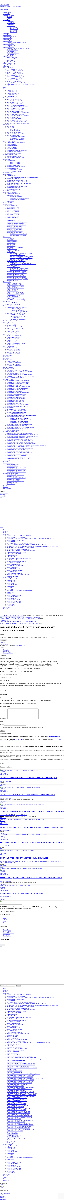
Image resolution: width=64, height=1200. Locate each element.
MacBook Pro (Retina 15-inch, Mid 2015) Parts (19, 437)
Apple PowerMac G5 (9, 65)
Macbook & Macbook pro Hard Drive (17, 186)
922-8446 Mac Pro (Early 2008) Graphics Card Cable (22, 893)
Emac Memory (10, 238)
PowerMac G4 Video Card (14, 364)
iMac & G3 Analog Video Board (15, 157)
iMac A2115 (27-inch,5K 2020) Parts (16, 121)
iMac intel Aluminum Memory (15, 247)
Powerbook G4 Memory (13, 267)
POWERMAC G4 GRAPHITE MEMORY (18, 1123)
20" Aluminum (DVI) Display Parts (16, 72)
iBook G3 (9, 17)
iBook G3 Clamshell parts (13, 93)
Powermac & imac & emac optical (16, 313)
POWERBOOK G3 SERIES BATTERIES (18, 1108)
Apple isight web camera (9, 36)
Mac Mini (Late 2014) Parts (14, 283)
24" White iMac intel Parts (17, 139)
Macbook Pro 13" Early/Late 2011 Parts (20, 419)
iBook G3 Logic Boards (13, 207)
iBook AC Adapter (12, 144)
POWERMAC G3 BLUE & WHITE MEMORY (20, 1117)
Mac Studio (6, 358)
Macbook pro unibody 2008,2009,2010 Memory (23, 264)
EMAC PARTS (11, 556)
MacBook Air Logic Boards (14, 219)
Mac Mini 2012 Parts (12, 289)
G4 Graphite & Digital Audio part (15, 475)
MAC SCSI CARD (12, 1069)
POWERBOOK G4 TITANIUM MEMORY (19, 1114)
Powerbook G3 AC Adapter (14, 151)
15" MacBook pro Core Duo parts (16, 409)
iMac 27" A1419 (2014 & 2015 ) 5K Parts (18, 115)
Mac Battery (6, 159)
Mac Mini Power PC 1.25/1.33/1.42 (16, 298)
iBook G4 (9, 18)
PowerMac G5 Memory (13, 280)
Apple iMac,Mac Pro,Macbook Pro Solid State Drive (24, 177)
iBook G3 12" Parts (12, 90)
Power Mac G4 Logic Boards (14, 228)
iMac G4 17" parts (15, 130)
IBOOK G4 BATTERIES (13, 568)
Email (2, 724)
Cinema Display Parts (9, 68)
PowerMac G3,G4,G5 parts (10, 473)
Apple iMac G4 (11, 23)
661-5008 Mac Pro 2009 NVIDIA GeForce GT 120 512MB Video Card (27, 795)
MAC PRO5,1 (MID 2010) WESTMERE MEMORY (21, 1065)
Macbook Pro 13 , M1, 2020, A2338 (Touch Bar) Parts (21, 443)
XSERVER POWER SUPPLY (15, 1135)
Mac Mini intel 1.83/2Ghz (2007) (15, 294)
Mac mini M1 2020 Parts (13, 295)
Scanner (5, 487)
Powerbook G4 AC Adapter (14, 153)
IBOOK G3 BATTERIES (13, 564)
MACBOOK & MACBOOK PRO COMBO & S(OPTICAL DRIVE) (25, 1078)
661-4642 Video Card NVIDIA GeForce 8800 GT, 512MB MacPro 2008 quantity (23, 637)
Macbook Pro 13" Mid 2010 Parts (19, 422)
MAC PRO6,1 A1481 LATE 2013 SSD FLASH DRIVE (22, 1068)
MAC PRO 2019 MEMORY (14, 1062)
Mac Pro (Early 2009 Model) (14, 335)
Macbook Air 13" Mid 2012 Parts (15, 401)
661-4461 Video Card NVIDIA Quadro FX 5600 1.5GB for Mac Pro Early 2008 (32, 827)
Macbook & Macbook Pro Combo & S (17, 307)
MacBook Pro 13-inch (12, 50)
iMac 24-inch (13, 30)
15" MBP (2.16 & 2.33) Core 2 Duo (16, 410)
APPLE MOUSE (11, 541)
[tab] (33, 650)
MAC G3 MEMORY (12, 576)
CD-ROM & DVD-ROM (17, 310)
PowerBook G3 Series (16, 169)
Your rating (3, 706)
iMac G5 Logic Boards (13, 213)
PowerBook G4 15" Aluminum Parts (16, 469)
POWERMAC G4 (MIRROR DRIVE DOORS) (19, 1120)
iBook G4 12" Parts (12, 94)
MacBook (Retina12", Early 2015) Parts (17, 370)
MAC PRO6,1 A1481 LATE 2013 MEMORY (19, 1066)
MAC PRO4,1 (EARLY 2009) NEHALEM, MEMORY (22, 1063)
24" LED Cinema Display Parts (15, 79)
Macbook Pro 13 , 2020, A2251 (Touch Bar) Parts (20, 440)
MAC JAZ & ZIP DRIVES (14, 1051)
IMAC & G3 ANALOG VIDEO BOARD (18, 574)
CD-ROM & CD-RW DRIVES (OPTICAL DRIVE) (21, 543)
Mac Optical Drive (8, 306)
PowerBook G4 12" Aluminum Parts (16, 467)
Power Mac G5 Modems (13, 304)
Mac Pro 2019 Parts (12, 340)
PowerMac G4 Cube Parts (13, 479)
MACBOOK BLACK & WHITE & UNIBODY (20, 590)
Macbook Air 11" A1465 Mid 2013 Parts (17, 383)
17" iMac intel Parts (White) (17, 136)
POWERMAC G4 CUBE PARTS (16, 1122)
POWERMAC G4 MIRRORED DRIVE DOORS (20, 1125)
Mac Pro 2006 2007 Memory (17, 255)
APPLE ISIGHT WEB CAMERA (16, 540)
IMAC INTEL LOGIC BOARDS (16, 1041)
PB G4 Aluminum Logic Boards (18, 234)
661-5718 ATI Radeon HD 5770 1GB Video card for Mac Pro (25, 858)
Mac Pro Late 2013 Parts (13, 344)
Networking (6, 460)
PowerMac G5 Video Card (14, 365)
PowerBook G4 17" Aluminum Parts (16, 472)
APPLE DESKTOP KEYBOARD (16, 537)
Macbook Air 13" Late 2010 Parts (15, 397)
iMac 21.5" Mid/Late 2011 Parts (15, 108)
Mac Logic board (7, 204)
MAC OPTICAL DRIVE (13, 1054)
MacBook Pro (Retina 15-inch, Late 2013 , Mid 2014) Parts (22, 434)
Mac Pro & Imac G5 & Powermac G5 (17, 181)
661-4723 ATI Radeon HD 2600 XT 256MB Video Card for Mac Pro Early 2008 (32, 812)
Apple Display (7, 12)
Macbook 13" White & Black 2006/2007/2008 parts (20, 376)
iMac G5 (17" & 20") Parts (14, 132)
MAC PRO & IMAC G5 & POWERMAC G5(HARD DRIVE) (24, 1059)
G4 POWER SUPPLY (13, 559)
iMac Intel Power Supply (13, 329)
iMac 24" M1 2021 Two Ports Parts (16, 111)
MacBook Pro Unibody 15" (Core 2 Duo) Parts (19, 424)
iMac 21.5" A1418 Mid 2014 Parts (16, 105)
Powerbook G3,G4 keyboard (17, 199)
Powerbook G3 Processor (13, 350)
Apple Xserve (7, 66)
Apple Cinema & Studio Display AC (16, 142)
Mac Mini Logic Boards (13, 216)
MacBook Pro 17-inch (12, 54)
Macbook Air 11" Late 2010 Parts (15, 385)
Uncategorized (7, 488)
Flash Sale (6, 87)
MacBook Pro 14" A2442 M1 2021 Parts (17, 449)
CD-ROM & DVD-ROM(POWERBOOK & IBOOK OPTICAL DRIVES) (27, 544)
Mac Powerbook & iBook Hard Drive (17, 180)
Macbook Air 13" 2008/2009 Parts (16, 389)
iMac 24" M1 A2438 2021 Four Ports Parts (18, 112)
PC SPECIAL (10, 604)
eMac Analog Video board (14, 156)
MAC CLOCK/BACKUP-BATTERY (17, 1048)
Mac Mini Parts (7, 282)
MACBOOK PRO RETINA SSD (16, 1090)
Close (1, 1184)
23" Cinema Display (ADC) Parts (15, 78)
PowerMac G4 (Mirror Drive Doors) (16, 478)
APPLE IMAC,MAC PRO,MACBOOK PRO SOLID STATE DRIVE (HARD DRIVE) (30, 538)
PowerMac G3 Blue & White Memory (17, 273)
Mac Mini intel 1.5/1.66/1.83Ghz (15, 292)
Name (2, 721)
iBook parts (6, 88)
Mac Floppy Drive (8, 172)
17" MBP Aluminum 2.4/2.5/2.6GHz (16, 413)
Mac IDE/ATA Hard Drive (14, 178)
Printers (9, 593)
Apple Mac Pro (7, 39)
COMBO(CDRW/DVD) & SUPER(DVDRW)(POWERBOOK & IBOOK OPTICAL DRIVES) (32, 546)
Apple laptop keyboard (13, 195)
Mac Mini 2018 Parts (12, 291)
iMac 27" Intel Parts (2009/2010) (15, 114)
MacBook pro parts (8, 407)
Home (2, 616)
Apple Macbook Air (8, 44)
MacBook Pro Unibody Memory (15, 262)
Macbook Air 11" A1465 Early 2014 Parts (18, 380)
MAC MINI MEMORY (13, 1053)
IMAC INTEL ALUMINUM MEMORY (17, 1039)
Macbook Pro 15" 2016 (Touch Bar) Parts (18, 451)
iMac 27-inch (13, 32)
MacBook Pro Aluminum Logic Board (17, 222)
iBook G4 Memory (12, 241)
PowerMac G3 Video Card (14, 362)
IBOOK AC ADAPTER (13, 562)
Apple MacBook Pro (8, 47)
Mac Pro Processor (12, 347)
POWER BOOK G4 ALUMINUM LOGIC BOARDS (21, 1095)
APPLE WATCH (11, 598)
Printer (5, 485)
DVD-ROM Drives (15, 318)
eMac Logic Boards (12, 205)
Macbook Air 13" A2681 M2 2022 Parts (17, 388)
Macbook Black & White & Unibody (16, 42)
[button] (3, 784)
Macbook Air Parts (8, 379)
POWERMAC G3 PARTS (14, 1119)
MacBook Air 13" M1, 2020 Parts (16, 398)
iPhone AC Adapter (12, 147)
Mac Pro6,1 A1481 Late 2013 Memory (20, 259)
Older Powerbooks (12, 57)
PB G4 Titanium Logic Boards (18, 235)
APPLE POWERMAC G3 (14, 599)
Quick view (3, 773)
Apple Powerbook (8, 56)
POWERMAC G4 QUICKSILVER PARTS (18, 1128)
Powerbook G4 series (15, 171)
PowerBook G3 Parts (12, 466)
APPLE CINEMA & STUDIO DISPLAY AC (19, 535)
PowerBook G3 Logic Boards (14, 231)
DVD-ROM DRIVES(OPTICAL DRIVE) (18, 549)
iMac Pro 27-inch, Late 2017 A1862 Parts (18, 123)
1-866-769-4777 (4, 5)
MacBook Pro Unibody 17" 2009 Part (17, 425)
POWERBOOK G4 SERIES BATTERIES (18, 1113)
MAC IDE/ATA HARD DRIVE (15, 1050)
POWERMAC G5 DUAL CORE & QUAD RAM (20, 1129)
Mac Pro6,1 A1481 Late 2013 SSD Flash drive (19, 183)
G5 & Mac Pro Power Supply (14, 326)
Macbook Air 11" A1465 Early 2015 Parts (18, 382)
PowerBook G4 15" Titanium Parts (16, 470)
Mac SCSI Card (7, 355)
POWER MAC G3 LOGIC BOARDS (17, 1098)
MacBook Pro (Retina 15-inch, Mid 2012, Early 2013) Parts (22, 436)
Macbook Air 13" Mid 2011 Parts (15, 400)
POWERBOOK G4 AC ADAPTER (16, 1110)
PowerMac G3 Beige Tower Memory (16, 271)
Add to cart (3, 640)
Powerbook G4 (11, 59)
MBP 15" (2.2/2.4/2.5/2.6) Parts (15, 430)
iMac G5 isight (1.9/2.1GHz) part (15, 133)
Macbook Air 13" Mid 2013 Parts (15, 403)
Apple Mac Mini (7, 38)
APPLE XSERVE (11, 581)
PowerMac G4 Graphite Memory (15, 274)
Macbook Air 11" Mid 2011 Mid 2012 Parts (18, 386)
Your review (4, 718)
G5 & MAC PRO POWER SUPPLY (16, 561)
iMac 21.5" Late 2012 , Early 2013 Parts (17, 106)
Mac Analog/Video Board (10, 154)
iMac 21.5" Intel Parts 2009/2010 (15, 103)
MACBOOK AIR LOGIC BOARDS (17, 1084)
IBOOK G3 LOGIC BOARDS (15, 565)
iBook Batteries (11, 160)
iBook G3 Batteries (15, 162)
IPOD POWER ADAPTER (14, 1047)
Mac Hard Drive (7, 174)
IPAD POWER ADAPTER (14, 1044)
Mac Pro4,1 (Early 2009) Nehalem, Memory (21, 256)
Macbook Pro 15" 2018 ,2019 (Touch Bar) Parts (19, 452)
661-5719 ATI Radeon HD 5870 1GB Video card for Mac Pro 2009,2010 (28, 778)
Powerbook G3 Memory (13, 265)
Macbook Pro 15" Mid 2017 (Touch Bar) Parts (19, 454)
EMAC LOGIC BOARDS (14, 553)
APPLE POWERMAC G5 (14, 602)
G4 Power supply (11, 325)
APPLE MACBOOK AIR (14, 595)
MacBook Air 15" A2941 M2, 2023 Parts (17, 404)
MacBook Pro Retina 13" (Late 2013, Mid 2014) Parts (21, 457)
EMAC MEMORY (12, 555)
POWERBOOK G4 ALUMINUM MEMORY (19, 1111)
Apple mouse (10, 201)
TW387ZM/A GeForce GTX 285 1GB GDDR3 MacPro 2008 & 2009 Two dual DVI (32, 842)
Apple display (10, 592)
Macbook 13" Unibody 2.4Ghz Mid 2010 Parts (19, 374)
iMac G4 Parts (10, 127)
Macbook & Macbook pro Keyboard (19, 198)
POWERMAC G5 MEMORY (15, 1131)
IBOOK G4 (10, 589)
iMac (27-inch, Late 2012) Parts (15, 99)
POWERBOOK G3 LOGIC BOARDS (17, 1105)
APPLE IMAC (11, 605)
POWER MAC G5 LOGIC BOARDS (17, 1101)
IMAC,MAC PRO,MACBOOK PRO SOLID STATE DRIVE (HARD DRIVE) (28, 1042)
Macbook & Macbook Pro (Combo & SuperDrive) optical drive (23, 1074)
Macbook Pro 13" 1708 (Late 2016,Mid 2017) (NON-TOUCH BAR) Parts (26, 445)
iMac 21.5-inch (14, 29)
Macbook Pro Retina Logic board (15, 223)
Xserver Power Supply (13, 332)
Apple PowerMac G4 (9, 63)
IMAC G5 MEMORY (12, 1038)
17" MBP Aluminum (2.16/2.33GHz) (16, 412)
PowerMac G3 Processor (13, 352)
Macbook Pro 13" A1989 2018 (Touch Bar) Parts (20, 446)
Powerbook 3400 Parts (13, 464)
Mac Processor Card (8, 346)
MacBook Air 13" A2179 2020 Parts (16, 394)
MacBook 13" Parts (8, 368)
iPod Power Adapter (12, 148)
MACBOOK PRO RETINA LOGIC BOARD (19, 1089)
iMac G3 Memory (11, 243)
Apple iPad (6, 33)
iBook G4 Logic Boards (13, 208)
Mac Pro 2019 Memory (13, 250)
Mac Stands (6, 356)
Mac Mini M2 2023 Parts (13, 297)
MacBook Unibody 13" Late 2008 (16, 377)
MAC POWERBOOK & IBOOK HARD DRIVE (20, 1056)
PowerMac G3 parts (12, 476)
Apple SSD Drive (11, 175)
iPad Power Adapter (12, 145)
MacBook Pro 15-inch (12, 51)
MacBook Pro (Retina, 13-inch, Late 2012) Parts (19, 439)
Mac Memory (6, 237)
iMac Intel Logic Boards (13, 214)
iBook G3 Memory (12, 240)
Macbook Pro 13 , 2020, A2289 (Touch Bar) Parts (20, 442)
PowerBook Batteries (12, 168)
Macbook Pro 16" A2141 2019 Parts (16, 455)
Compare (5, 1178)
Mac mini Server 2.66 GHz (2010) (16, 300)
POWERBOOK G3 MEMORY (15, 1107)
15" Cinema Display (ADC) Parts (15, 69)
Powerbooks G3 (11, 60)
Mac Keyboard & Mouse (9, 192)
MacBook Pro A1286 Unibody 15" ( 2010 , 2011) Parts (21, 415)
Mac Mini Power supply (13, 331)
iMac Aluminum (11, 26)
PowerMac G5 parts (12, 482)
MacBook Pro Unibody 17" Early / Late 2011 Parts (20, 427)
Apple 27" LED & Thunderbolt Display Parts (19, 82)
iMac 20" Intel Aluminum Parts (15, 102)
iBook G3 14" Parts (12, 91)
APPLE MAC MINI (12, 596)
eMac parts (6, 85)
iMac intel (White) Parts (13, 135)
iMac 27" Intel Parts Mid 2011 (15, 118)
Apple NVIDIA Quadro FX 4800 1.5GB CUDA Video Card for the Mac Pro (31, 878)
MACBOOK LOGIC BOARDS (15, 1086)
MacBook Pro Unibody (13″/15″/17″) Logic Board (20, 1092)
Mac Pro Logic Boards (13, 217)
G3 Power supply (11, 323)
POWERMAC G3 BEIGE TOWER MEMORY (19, 1116)
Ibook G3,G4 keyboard (16, 196)
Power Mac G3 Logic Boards (14, 226)
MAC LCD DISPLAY (13, 1137)
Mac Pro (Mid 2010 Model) (14, 337)
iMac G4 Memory (11, 244)
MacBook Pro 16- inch (13, 53)
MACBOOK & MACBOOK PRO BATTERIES (20, 1077)
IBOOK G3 (10, 587)
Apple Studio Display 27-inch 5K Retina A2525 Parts (21, 84)
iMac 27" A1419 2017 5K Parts (15, 117)
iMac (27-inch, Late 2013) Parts (15, 100)
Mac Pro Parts (7, 334)
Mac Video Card (7, 359)
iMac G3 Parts (10, 126)
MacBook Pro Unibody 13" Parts (15, 416)
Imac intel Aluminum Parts (10, 97)
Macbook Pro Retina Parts (10, 431)
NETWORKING (11, 1141)
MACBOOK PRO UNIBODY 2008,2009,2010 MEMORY (23, 1093)
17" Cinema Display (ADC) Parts (15, 71)
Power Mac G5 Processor (13, 349)
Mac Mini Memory (12, 249)
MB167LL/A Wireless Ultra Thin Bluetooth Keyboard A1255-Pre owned (19, 619)
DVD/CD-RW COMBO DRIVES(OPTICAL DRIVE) (21, 550)
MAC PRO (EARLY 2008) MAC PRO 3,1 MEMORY (21, 1057)
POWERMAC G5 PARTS (14, 1132)
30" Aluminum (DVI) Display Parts (16, 81)
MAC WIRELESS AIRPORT (15, 1072)
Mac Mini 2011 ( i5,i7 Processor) (15, 288)
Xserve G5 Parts (11, 484)
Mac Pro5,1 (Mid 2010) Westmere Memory (21, 258)
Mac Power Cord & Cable (10, 320)
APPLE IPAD (10, 583)
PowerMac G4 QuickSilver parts (15, 481)
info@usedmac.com (54, 736)
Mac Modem (6, 301)
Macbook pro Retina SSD (13, 189)
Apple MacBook (7, 41)
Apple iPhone (7, 35)
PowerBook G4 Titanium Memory (19, 270)
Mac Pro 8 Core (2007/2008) (14, 341)
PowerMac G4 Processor (13, 353)
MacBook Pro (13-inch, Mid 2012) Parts (20, 418)
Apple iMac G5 (11, 24)
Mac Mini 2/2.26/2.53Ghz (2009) (15, 286)
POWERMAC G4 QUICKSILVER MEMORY (19, 1126)
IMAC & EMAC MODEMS (14, 573)
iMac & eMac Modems (13, 303)
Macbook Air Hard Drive (13, 187)
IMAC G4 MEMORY (12, 1036)
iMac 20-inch (13, 27)
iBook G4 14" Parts (12, 96)
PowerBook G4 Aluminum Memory (19, 268)
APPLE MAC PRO (12, 584)
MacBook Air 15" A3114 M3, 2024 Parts (17, 406)
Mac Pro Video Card (12, 361)
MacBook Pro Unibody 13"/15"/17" (16, 225)
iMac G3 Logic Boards (13, 210)
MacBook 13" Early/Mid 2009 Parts (16, 373)
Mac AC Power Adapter (9, 141)
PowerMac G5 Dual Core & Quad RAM (17, 279)
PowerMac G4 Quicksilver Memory (16, 277)
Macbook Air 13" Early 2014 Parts (16, 395)
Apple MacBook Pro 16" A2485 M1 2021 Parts (19, 433)
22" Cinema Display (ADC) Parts (15, 75)
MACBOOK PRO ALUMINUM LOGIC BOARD (20, 1087)
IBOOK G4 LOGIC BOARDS (15, 570)
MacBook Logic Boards (13, 220)
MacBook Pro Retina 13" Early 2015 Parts (18, 458)
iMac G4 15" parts (15, 129)
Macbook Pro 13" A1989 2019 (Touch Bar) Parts (20, 448)
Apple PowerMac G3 (9, 62)
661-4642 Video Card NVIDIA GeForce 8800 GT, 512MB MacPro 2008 (19, 623)
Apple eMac (6, 14)
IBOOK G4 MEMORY (13, 571)
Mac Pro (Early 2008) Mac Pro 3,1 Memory (21, 253)
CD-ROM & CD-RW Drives (17, 315)
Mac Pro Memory (11, 252)
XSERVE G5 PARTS (12, 1134)
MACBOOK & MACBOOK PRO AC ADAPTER (20, 1075)
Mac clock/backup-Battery (14, 165)
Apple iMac (6, 20)
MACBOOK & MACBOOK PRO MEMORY (19, 1083)
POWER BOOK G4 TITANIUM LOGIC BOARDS (21, 1096)
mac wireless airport (8, 367)
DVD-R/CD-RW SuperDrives (18, 316)
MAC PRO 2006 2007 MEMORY (16, 1060)
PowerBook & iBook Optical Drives (16, 309)
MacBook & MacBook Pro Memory (16, 261)
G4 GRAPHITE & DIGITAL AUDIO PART (19, 558)
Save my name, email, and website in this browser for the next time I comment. (22, 727)
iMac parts (6, 124)
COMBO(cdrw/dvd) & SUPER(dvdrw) (20, 312)
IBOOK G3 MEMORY (13, 567)
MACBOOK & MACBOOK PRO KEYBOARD (20, 1081)
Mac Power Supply (8, 322)
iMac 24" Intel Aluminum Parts (15, 109)
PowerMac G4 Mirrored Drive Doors (16, 276)
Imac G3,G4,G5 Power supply (15, 328)
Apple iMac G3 (11, 21)
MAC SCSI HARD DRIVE (14, 1071)
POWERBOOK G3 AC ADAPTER (16, 1104)
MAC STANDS (11, 1140)
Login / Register (7, 1180)
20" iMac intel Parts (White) (17, 138)
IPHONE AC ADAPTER (13, 1045)
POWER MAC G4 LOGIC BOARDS (17, 1099)
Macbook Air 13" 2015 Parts (14, 391)
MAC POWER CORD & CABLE (16, 1138)
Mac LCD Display (8, 202)
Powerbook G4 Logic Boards (14, 232)
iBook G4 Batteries (15, 163)
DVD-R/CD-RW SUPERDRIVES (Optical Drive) (20, 547)
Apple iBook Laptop (8, 15)
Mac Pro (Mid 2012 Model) (14, 338)
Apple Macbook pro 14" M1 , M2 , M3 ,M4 (18, 48)
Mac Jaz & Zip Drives (9, 190)
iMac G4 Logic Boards (13, 211)
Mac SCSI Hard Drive (12, 184)
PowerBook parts (7, 463)
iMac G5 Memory (11, 246)
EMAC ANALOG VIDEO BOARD (16, 552)
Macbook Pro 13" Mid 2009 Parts (19, 421)
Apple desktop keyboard (13, 193)
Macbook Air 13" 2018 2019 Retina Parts (18, 392)
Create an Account (5, 1193)
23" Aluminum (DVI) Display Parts (16, 77)
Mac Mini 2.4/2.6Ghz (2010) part (15, 285)
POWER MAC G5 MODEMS (15, 1102)
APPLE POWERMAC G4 (14, 601)
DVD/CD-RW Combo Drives (18, 319)
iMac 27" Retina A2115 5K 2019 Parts (17, 120)
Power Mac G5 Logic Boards (14, 229)
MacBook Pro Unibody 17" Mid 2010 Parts (18, 428)
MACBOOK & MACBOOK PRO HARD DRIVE (20, 1080)
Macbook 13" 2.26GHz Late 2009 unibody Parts (19, 371)
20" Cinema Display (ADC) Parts (15, 74)
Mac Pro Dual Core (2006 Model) (16, 343)
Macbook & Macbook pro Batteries (16, 166)
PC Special (6, 461)
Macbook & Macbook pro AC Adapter (17, 150)
